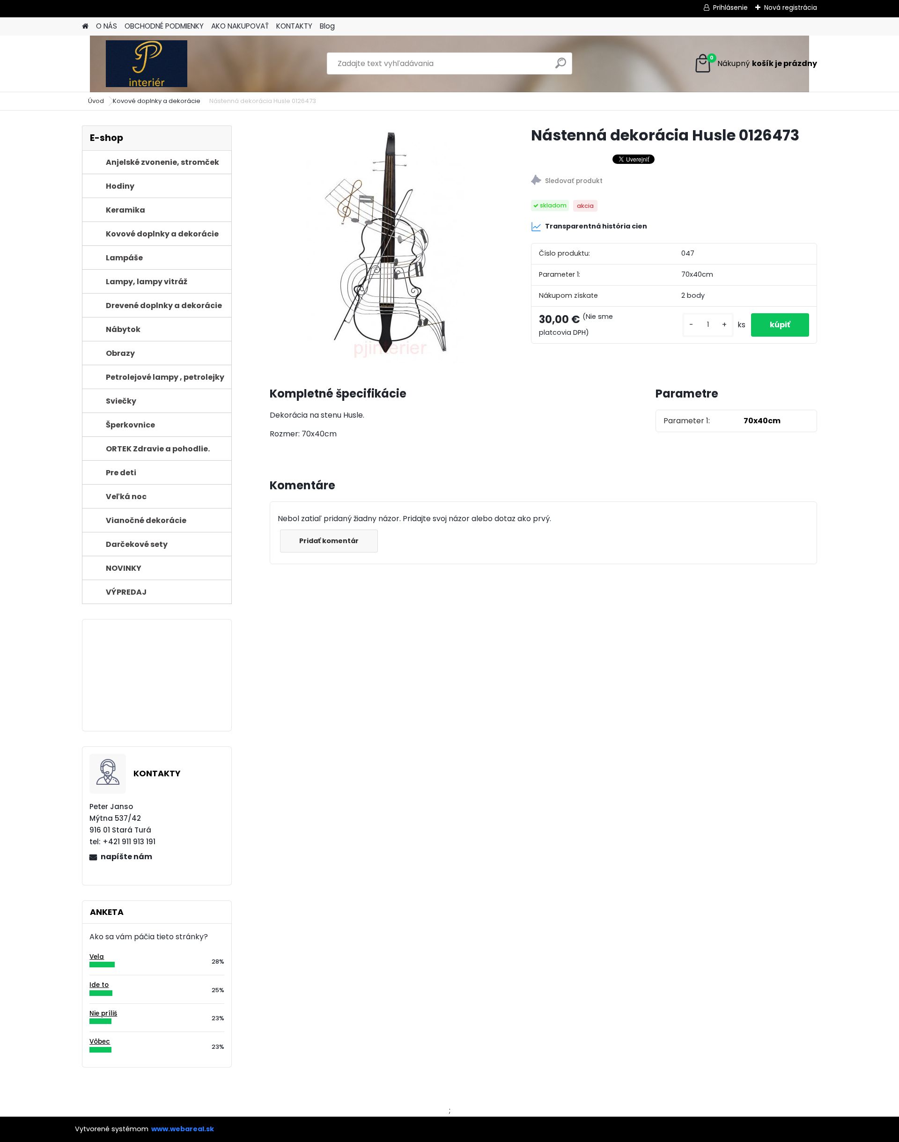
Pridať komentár (329, 540)
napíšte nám (126, 856)
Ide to (99, 984)
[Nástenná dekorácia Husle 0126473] (385, 244)
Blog (327, 26)
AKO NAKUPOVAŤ (240, 26)
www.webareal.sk (182, 1129)
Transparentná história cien (596, 226)
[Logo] (146, 63)
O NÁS (106, 26)
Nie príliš (103, 1013)
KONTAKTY (294, 26)
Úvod (96, 100)
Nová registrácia (790, 7)
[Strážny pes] (674, 181)
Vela (96, 956)
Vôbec (99, 1041)
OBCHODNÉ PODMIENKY (164, 26)
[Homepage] (85, 26)
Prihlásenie (730, 7)
